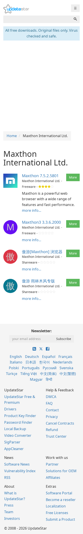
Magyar (36, 379)
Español (48, 356)
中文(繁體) (68, 373)
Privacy (52, 416)
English (16, 356)
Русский (49, 367)
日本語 (30, 362)
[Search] (75, 19)
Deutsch (32, 356)
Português (31, 367)
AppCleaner (14, 448)
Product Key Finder (20, 415)
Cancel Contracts (60, 423)
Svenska (66, 367)
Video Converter (17, 435)
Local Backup (15, 428)
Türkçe (11, 373)
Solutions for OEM (61, 470)
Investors (12, 518)
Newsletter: (41, 330)
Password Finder (18, 422)
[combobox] (37, 19)
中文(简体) (48, 373)
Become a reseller (61, 499)
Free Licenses (57, 512)
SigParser (12, 442)
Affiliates (53, 477)
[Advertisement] (41, 85)
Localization (56, 506)
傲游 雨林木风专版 (38, 281)
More (73, 177)
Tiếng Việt (28, 373)
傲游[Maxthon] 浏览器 (42, 251)
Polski (14, 367)
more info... (31, 210)
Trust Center (56, 436)
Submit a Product (60, 519)
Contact (52, 410)
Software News (17, 464)
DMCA (51, 396)
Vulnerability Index (19, 470)
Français (65, 356)
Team (8, 511)
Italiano (16, 362)
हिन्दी (49, 379)
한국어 (44, 362)
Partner (52, 464)
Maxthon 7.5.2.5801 (40, 175)
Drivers (10, 409)
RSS (7, 477)
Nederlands (62, 362)
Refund (52, 429)
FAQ (49, 403)
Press (9, 505)
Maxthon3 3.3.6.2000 (41, 222)
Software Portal (59, 493)
